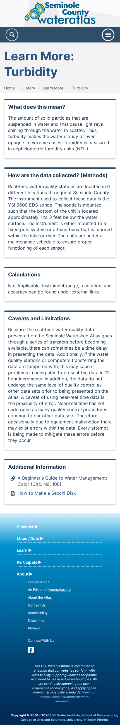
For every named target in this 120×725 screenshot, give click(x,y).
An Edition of (49, 589)
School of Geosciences (99, 715)
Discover (25, 526)
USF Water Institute (65, 715)
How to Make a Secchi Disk (47, 493)
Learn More (53, 88)
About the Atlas (40, 597)
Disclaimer (36, 621)
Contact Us (36, 605)
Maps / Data (28, 538)
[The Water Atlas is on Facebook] (31, 651)
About (22, 574)
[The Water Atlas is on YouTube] (38, 651)
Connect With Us (41, 640)
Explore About (38, 582)
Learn (22, 550)
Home (9, 88)
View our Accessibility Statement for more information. (67, 696)
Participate (27, 562)
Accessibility (38, 613)
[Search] (12, 35)
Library (28, 88)
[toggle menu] (108, 35)
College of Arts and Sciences (43, 720)
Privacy (34, 628)
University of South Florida (87, 720)
